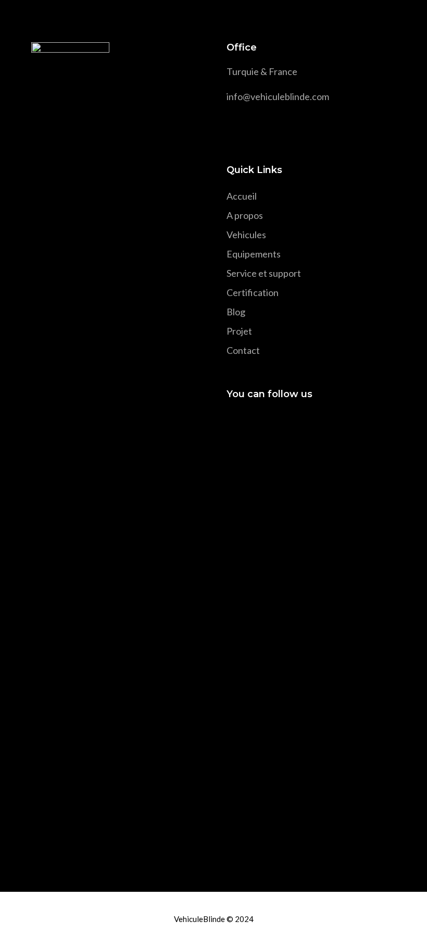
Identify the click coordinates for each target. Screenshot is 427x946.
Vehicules (246, 234)
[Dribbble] (310, 424)
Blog (236, 311)
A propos (245, 215)
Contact (243, 350)
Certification (253, 292)
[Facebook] (235, 424)
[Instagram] (272, 424)
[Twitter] (253, 424)
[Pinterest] (291, 424)
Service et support (264, 273)
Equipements (254, 254)
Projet (239, 331)
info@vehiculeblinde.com (278, 96)
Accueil (242, 196)
